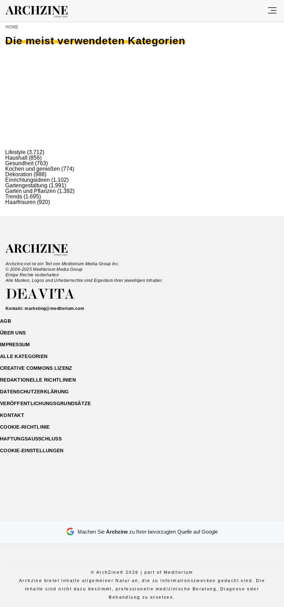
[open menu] (272, 11)
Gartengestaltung (26, 185)
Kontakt (12, 415)
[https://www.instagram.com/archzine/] (130, 512)
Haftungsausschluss (31, 438)
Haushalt (16, 158)
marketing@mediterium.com (54, 308)
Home (12, 27)
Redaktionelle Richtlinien (38, 380)
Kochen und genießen (32, 169)
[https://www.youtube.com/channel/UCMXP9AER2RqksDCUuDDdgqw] (154, 512)
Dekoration (18, 174)
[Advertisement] (142, 97)
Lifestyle (15, 152)
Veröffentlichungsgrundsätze (45, 403)
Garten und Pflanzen (30, 191)
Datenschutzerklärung (34, 391)
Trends (13, 196)
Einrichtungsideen (27, 180)
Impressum (15, 344)
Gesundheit (19, 163)
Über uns (13, 333)
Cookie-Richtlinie (25, 427)
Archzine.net (43, 250)
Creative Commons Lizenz (36, 368)
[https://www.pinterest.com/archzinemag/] (142, 512)
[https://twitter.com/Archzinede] (166, 512)
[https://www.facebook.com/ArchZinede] (118, 512)
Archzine (43, 12)
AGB (5, 321)
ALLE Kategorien (23, 356)
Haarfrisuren (20, 202)
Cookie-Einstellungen (32, 450)
